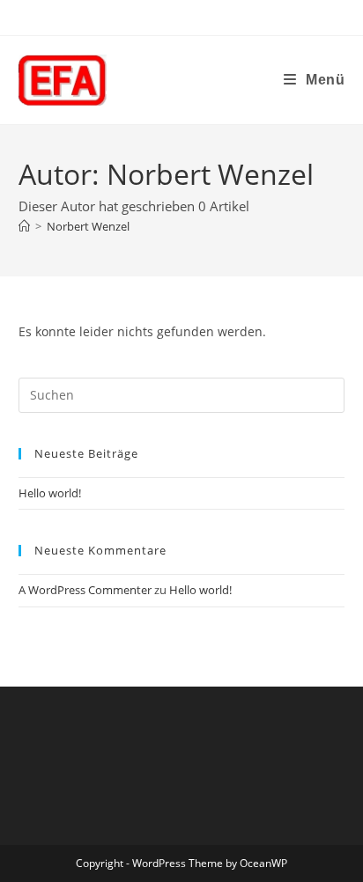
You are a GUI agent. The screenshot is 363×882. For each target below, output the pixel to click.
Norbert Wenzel (88, 226)
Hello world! (50, 493)
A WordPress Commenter (85, 590)
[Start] (24, 226)
